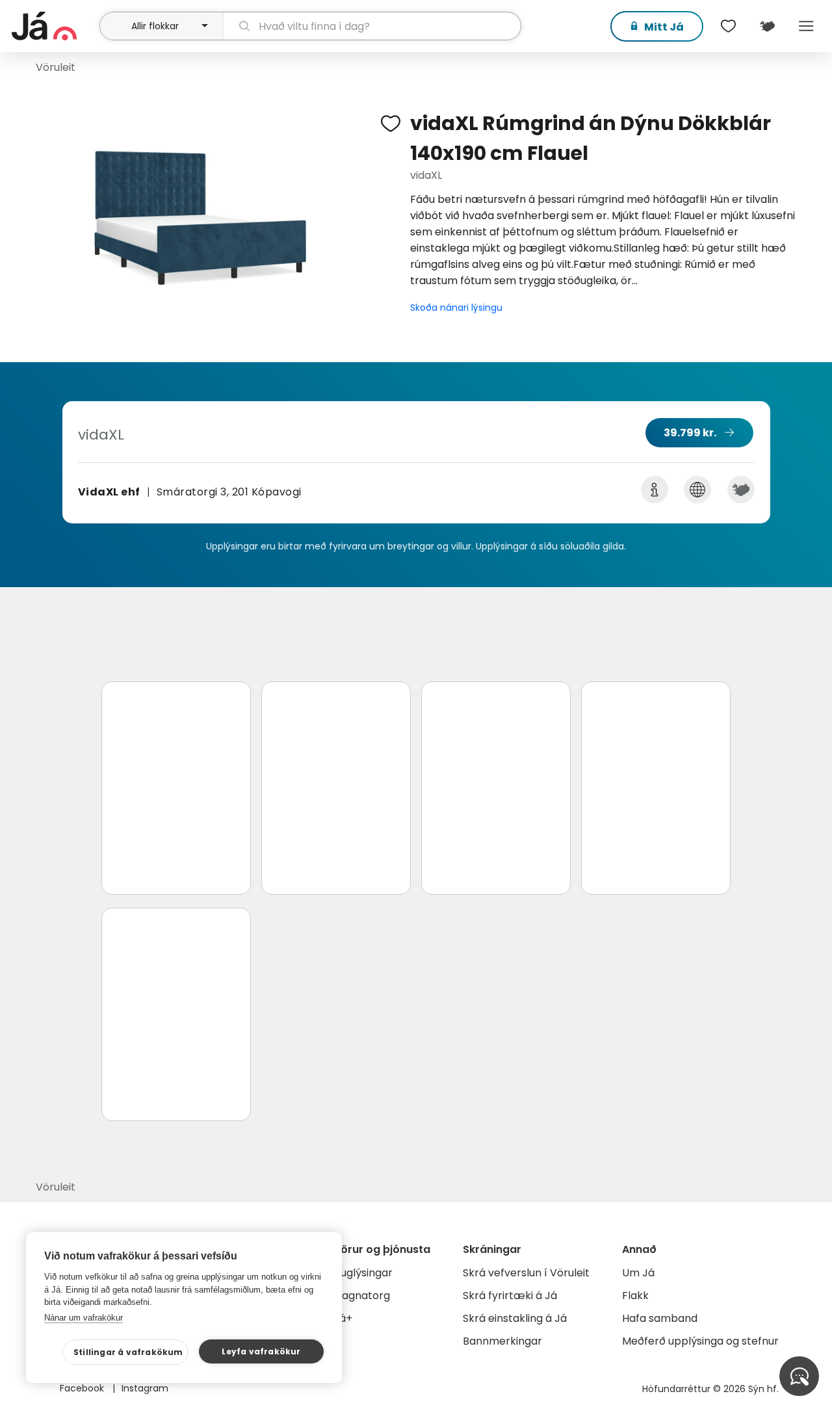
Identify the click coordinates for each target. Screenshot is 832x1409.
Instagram (145, 1388)
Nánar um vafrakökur (83, 1318)
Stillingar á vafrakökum (128, 1352)
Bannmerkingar (502, 1341)
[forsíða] (54, 26)
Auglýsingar (363, 1272)
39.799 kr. (690, 432)
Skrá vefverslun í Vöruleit (526, 1272)
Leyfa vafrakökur (261, 1351)
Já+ (342, 1318)
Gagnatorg (361, 1295)
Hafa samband (659, 1318)
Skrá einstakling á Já (515, 1318)
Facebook (83, 1388)
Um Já (638, 1272)
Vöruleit (55, 67)
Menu (806, 26)
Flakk (635, 1295)
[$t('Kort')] (767, 26)
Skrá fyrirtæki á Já (510, 1295)
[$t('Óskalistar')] (728, 26)
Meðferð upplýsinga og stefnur (700, 1341)
